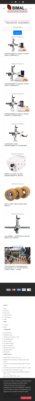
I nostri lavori (7, 317)
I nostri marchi (8, 315)
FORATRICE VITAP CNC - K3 (12, 357)
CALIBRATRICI (8, 335)
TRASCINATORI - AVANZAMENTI (20, 21)
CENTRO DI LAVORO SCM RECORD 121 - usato (17, 367)
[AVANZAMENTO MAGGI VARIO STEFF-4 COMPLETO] (17, 103)
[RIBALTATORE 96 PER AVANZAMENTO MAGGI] (17, 163)
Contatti (6, 325)
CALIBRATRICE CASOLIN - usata (13, 370)
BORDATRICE (8, 333)
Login (5, 327)
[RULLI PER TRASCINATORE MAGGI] (17, 193)
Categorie (6, 21)
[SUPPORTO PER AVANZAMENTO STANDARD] (17, 133)
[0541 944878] (19, 2)
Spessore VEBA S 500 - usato (12, 376)
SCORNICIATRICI (9, 343)
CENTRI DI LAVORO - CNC (11, 337)
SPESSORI (7, 352)
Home (5, 308)
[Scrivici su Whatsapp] (12, 2)
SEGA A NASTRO (9, 345)
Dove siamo (7, 313)
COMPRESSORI (8, 339)
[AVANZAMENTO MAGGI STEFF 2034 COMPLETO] (17, 45)
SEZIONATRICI (8, 350)
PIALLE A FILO (8, 341)
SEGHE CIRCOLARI (9, 347)
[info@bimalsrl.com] (23, 2)
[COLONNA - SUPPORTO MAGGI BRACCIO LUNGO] (17, 224)
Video (5, 319)
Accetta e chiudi (26, 398)
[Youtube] (16, 2)
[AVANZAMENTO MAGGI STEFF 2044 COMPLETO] (17, 73)
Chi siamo (6, 310)
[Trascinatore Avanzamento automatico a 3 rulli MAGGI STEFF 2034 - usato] (17, 255)
